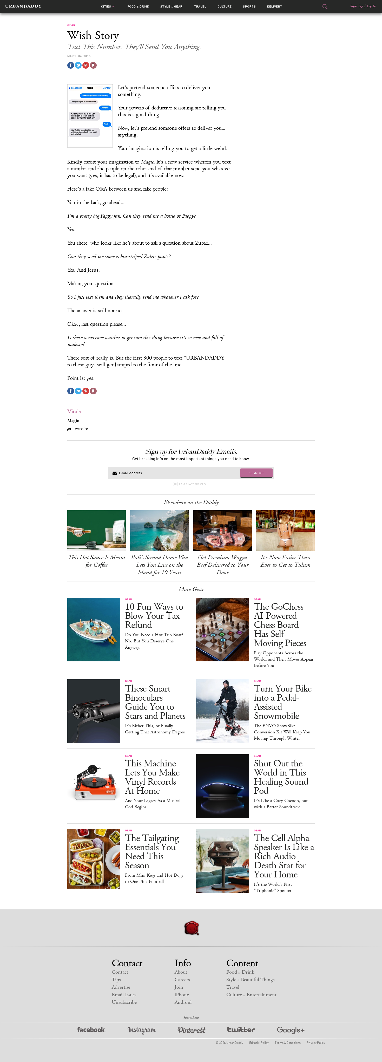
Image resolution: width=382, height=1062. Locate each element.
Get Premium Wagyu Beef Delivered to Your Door (222, 565)
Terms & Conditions (287, 1042)
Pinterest (191, 1031)
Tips (116, 979)
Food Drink (138, 6)
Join (179, 987)
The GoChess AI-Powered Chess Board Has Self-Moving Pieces (280, 625)
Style (171, 6)
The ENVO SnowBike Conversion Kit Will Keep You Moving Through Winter (282, 732)
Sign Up (356, 6)
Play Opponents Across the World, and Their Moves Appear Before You (283, 659)
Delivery (274, 6)
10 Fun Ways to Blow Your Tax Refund (154, 616)
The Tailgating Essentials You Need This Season (152, 852)
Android (183, 1002)
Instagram (142, 1031)
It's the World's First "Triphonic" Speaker (273, 887)
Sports (249, 6)
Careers (182, 979)
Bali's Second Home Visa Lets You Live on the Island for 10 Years (159, 565)
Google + (291, 1031)
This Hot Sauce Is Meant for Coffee (96, 561)
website (81, 428)
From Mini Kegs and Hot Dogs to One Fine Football (154, 878)
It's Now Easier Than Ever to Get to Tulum (285, 561)
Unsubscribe (124, 1002)
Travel (200, 6)
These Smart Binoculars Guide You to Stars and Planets (155, 702)
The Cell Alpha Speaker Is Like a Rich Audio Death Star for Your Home (284, 856)
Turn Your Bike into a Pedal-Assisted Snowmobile (282, 702)
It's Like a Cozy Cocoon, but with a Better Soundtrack (281, 804)
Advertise (121, 987)
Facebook (91, 1031)
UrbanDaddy (23, 6)
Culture (225, 6)
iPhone (182, 994)
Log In (371, 6)
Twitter (241, 1031)
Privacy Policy (316, 1042)
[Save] (93, 65)
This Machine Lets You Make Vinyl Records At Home (152, 777)
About (181, 972)
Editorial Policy (258, 1042)
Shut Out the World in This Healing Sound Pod (281, 777)
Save (85, 65)
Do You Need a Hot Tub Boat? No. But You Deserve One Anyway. (154, 641)
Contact (120, 972)
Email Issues (124, 994)
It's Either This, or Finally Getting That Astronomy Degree (155, 729)
